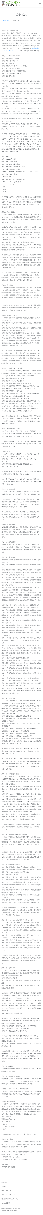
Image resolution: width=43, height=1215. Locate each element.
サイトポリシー (6, 1190)
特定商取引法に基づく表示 (10, 1199)
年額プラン (6, 20)
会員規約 (4, 1182)
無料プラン (16, 20)
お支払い (4, 1186)
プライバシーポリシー (9, 1194)
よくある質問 (6, 1203)
